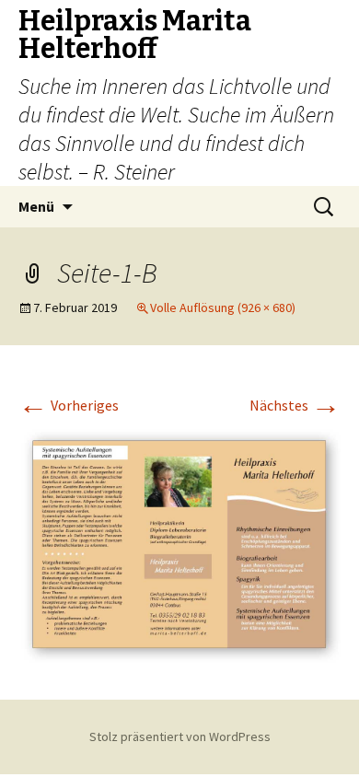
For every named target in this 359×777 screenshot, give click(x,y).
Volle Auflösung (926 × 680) (222, 307)
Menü (36, 206)
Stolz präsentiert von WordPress (180, 736)
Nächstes (295, 405)
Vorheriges (68, 405)
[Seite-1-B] (179, 542)
